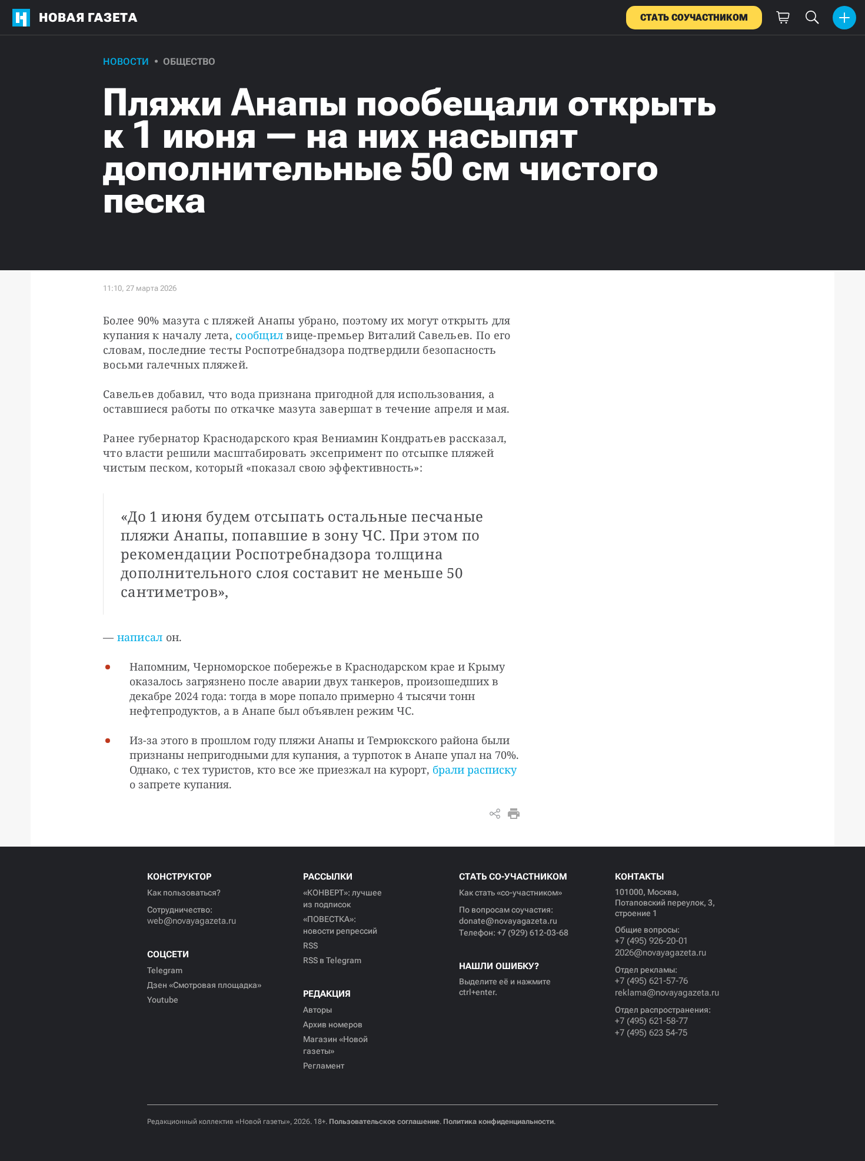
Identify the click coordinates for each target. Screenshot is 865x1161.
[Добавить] (844, 17)
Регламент (323, 1065)
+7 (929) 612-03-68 (532, 932)
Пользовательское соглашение (384, 1121)
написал (140, 637)
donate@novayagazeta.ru (508, 921)
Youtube (162, 999)
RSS (310, 945)
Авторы (317, 1009)
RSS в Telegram (332, 960)
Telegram (164, 970)
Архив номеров (332, 1024)
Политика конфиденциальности (498, 1121)
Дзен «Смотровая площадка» (204, 985)
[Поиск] (812, 17)
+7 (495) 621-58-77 (651, 1021)
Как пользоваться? (184, 892)
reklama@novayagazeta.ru (666, 992)
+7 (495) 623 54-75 (651, 1032)
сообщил (259, 335)
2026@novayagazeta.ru (660, 952)
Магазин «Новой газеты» (335, 1045)
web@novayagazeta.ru (191, 920)
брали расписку (474, 769)
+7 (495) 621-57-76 (651, 981)
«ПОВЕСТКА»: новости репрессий (340, 925)
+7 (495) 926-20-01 (651, 941)
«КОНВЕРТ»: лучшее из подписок (342, 898)
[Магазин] (782, 17)
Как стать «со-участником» (510, 892)
